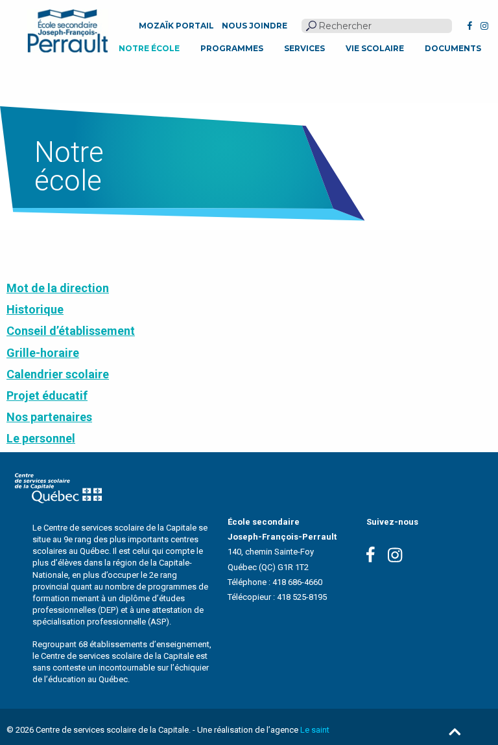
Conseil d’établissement (70, 331)
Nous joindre (254, 25)
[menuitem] (149, 49)
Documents (453, 48)
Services (304, 48)
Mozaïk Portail (176, 25)
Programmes (231, 48)
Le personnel (40, 438)
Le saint (314, 730)
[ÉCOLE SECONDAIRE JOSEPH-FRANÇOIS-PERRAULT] (67, 30)
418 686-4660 (297, 582)
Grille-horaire (42, 353)
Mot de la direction (57, 288)
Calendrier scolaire (57, 374)
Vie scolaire (375, 48)
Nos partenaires (49, 417)
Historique (35, 309)
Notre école (149, 48)
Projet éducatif (47, 395)
